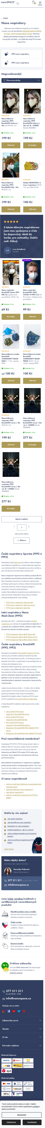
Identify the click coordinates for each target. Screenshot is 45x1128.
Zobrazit (11, 145)
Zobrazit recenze (16, 973)
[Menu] (40, 3)
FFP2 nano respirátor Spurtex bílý (19, 602)
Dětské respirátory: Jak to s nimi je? (20, 830)
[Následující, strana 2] (21, 527)
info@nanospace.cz (18, 885)
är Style (7, 34)
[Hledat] (17, 3)
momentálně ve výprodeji (27, 699)
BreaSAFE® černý (22, 714)
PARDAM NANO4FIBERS (31, 31)
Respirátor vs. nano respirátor (18, 826)
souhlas (36, 1107)
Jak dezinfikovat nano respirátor (19, 822)
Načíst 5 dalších (21, 519)
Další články (9, 849)
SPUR (13, 34)
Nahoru (23, 540)
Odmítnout (11, 1122)
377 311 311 (15, 880)
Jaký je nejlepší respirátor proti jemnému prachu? (22, 835)
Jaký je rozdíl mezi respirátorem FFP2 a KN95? (21, 841)
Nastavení (21, 1115)
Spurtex (17, 562)
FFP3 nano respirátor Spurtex (18, 608)
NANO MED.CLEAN (24, 34)
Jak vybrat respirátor (14, 819)
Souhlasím (32, 1122)
